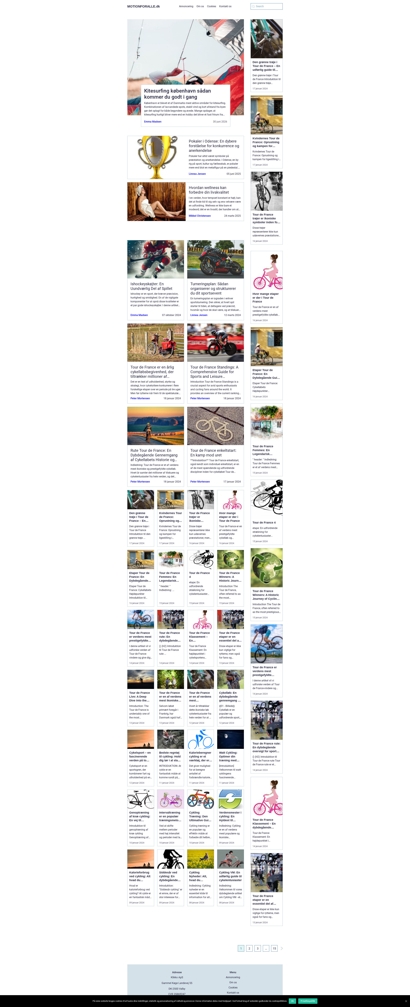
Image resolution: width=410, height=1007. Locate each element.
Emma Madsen (152, 121)
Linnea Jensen (197, 173)
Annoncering (186, 6)
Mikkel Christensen (200, 215)
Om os (200, 6)
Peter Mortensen (140, 398)
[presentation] (134, 67)
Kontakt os (225, 6)
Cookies (211, 6)
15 (274, 948)
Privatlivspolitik (308, 1001)
